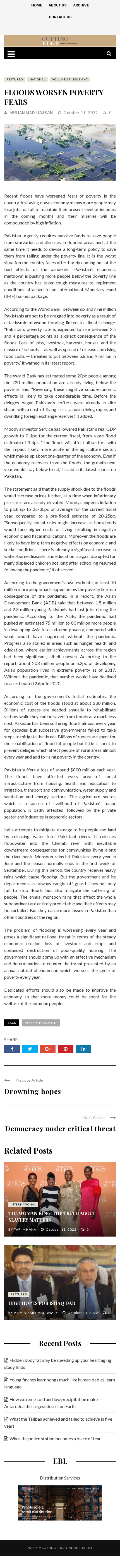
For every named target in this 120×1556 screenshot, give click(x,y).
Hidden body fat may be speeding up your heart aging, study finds (58, 1363)
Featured (14, 79)
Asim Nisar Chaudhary (36, 1313)
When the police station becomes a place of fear (55, 1438)
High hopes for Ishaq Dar (41, 1303)
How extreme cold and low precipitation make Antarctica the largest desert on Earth (51, 1403)
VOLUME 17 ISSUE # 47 (70, 79)
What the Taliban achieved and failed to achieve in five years (58, 1422)
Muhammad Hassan (31, 112)
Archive (81, 5)
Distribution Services (60, 1477)
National (37, 79)
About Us (57, 5)
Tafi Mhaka (25, 1229)
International (23, 1204)
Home (36, 5)
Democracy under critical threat (60, 1128)
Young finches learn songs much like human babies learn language (59, 1383)
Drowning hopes (32, 1091)
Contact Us (60, 17)
